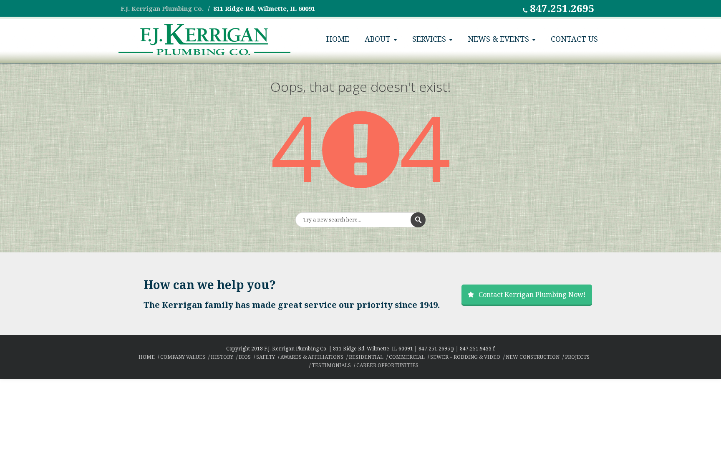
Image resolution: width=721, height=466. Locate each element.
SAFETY (265, 356)
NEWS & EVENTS (498, 39)
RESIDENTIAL (366, 356)
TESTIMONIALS (331, 365)
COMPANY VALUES (182, 356)
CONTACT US (574, 39)
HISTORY (222, 356)
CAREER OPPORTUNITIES (387, 365)
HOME (337, 39)
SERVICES (429, 39)
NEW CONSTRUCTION (533, 356)
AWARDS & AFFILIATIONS (311, 356)
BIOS (245, 356)
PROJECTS (577, 356)
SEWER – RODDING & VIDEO (465, 356)
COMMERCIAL (407, 356)
